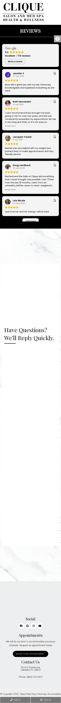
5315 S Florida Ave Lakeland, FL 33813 (30, 668)
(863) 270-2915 (34, 677)
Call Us (16, 699)
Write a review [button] (15, 61)
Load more (30, 221)
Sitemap (41, 694)
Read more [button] (10, 126)
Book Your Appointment (30, 654)
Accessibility (54, 694)
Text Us (47, 699)
